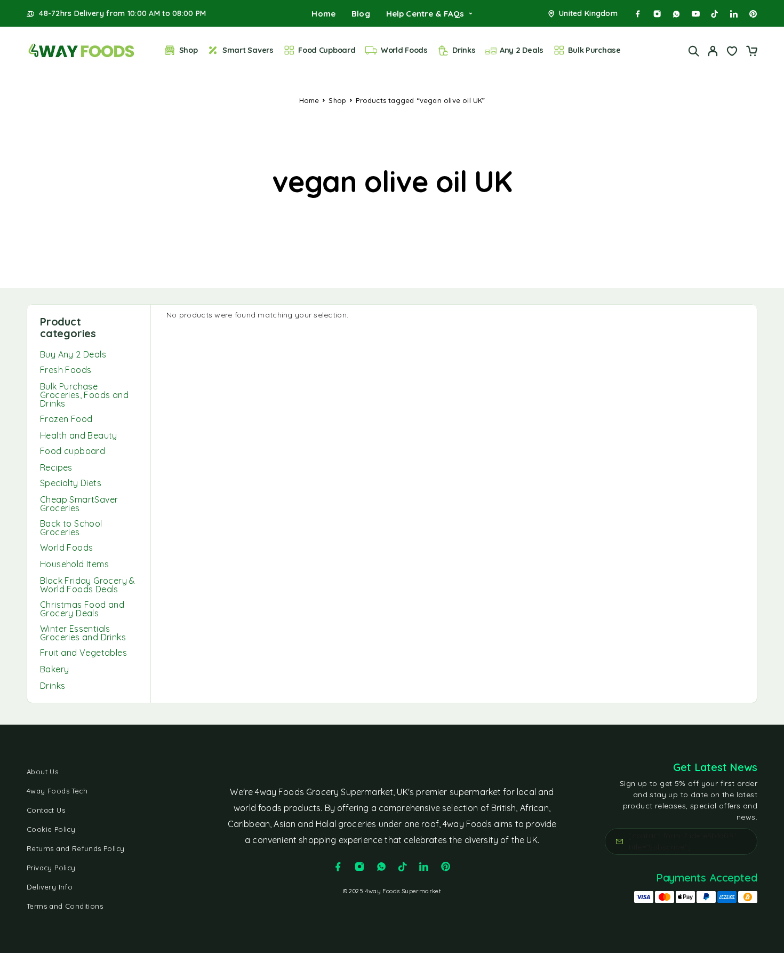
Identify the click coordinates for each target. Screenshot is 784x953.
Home (323, 14)
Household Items (74, 564)
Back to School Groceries (71, 527)
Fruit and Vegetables (83, 652)
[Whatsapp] (676, 13)
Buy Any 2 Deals (73, 354)
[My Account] (713, 51)
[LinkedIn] (733, 13)
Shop (188, 50)
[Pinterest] (753, 13)
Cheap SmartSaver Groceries (79, 503)
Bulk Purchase (594, 50)
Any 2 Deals (521, 50)
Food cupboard (72, 451)
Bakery (54, 669)
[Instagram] (657, 13)
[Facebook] (637, 13)
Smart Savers (248, 50)
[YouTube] (695, 13)
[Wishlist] (732, 52)
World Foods (404, 50)
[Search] (693, 51)
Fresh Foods (65, 369)
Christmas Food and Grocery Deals (82, 608)
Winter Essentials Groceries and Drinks (83, 632)
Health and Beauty (78, 435)
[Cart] (751, 52)
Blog (360, 14)
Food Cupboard (327, 50)
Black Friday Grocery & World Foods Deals (87, 584)
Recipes (56, 467)
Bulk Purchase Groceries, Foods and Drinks (84, 395)
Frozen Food (66, 419)
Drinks (463, 50)
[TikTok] (714, 13)
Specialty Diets (70, 483)
